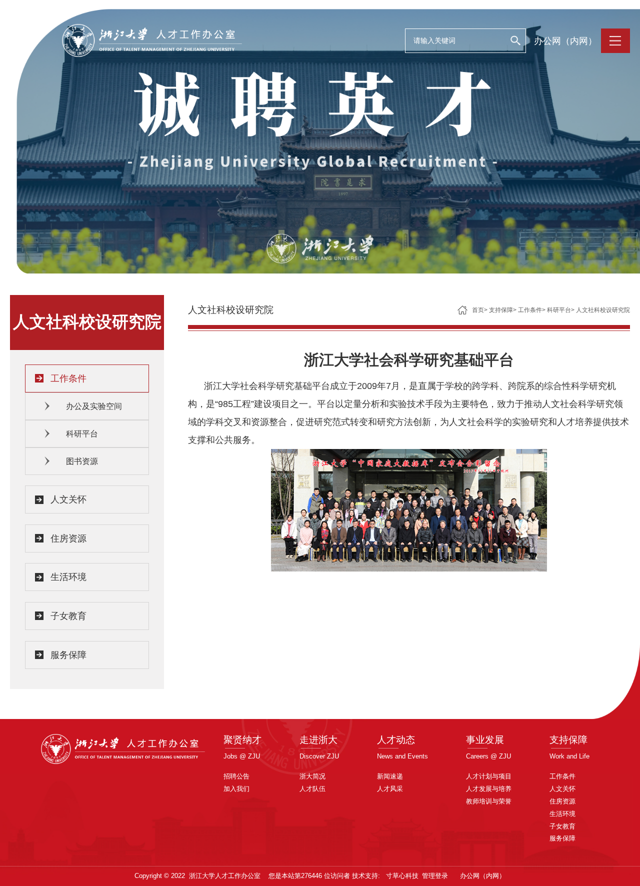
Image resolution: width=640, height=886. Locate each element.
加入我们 (237, 788)
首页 (478, 310)
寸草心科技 (402, 876)
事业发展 (485, 739)
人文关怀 (68, 499)
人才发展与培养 (489, 788)
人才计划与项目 (489, 776)
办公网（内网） (565, 41)
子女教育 (68, 616)
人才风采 (390, 788)
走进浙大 (319, 739)
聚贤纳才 (243, 739)
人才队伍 (313, 788)
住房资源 (68, 539)
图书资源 (82, 461)
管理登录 (435, 876)
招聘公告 (237, 776)
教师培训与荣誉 (489, 801)
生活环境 (68, 577)
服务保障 (68, 655)
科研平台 (82, 434)
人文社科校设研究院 (603, 310)
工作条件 (68, 379)
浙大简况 (313, 776)
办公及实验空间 (94, 406)
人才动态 (396, 739)
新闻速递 (390, 776)
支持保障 (501, 310)
